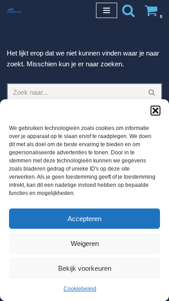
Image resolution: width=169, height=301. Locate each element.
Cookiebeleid (80, 289)
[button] (155, 110)
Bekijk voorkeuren (84, 268)
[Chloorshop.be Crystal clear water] (14, 10)
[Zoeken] (128, 10)
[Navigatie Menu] (106, 10)
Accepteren (84, 218)
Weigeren (85, 243)
